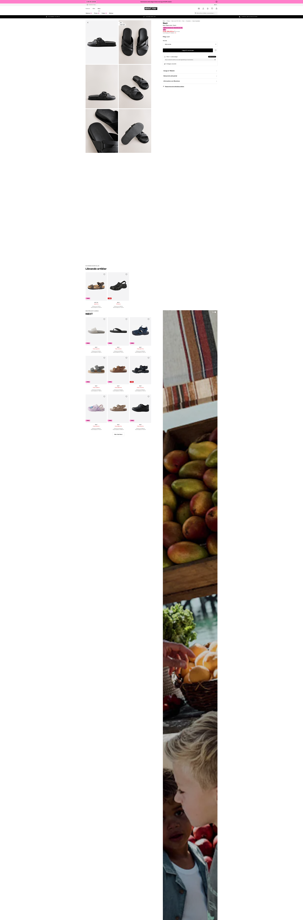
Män (94, 8)
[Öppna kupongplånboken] (199, 8)
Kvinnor (88, 8)
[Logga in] (203, 8)
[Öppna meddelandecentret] (208, 8)
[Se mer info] (96, 308)
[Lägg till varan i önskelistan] (104, 274)
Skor (183, 21)
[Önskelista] (212, 8)
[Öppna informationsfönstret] (216, 2)
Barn (99, 8)
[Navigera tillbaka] (88, 22)
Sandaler (188, 21)
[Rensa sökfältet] (216, 13)
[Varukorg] (216, 8)
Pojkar (168, 21)
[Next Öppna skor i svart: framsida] (102, 42)
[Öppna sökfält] (195, 13)
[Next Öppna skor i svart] (102, 86)
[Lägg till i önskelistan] (215, 50)
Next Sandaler (196, 21)
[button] (190, 44)
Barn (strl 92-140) (176, 21)
